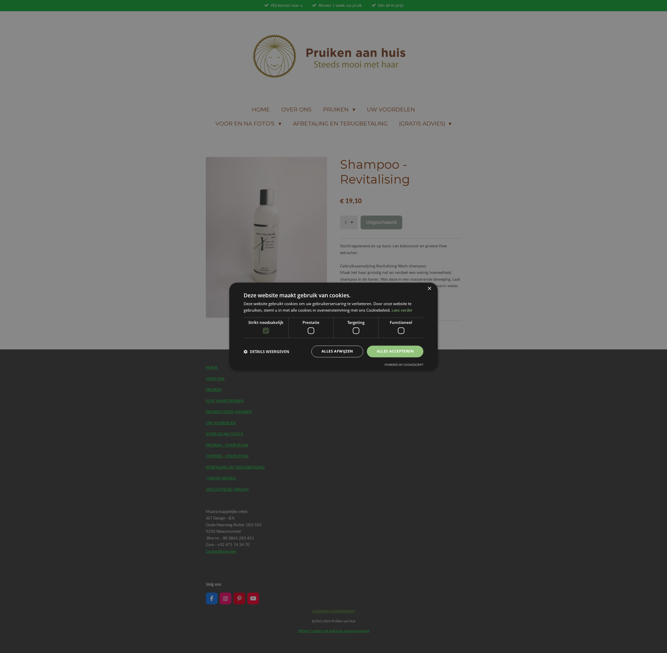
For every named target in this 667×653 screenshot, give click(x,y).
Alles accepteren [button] (395, 351)
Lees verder (402, 310)
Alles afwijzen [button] (337, 351)
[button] (266, 351)
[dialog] (333, 326)
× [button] (429, 289)
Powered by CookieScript (404, 365)
